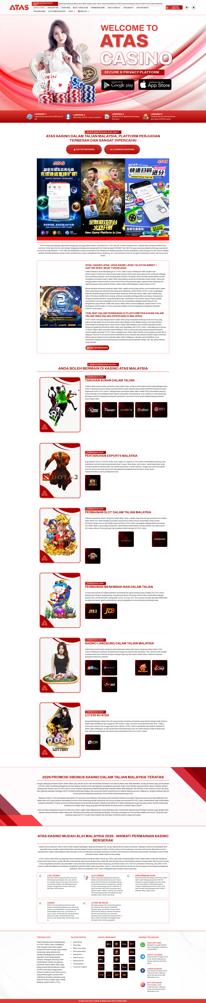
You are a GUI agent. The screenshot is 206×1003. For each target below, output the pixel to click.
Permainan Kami (98, 8)
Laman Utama (39, 8)
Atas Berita (128, 8)
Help (71, 11)
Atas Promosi (142, 8)
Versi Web (65, 8)
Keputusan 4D (114, 8)
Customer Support (57, 11)
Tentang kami (39, 11)
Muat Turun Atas (80, 8)
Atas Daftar (53, 8)
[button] (39, 197)
